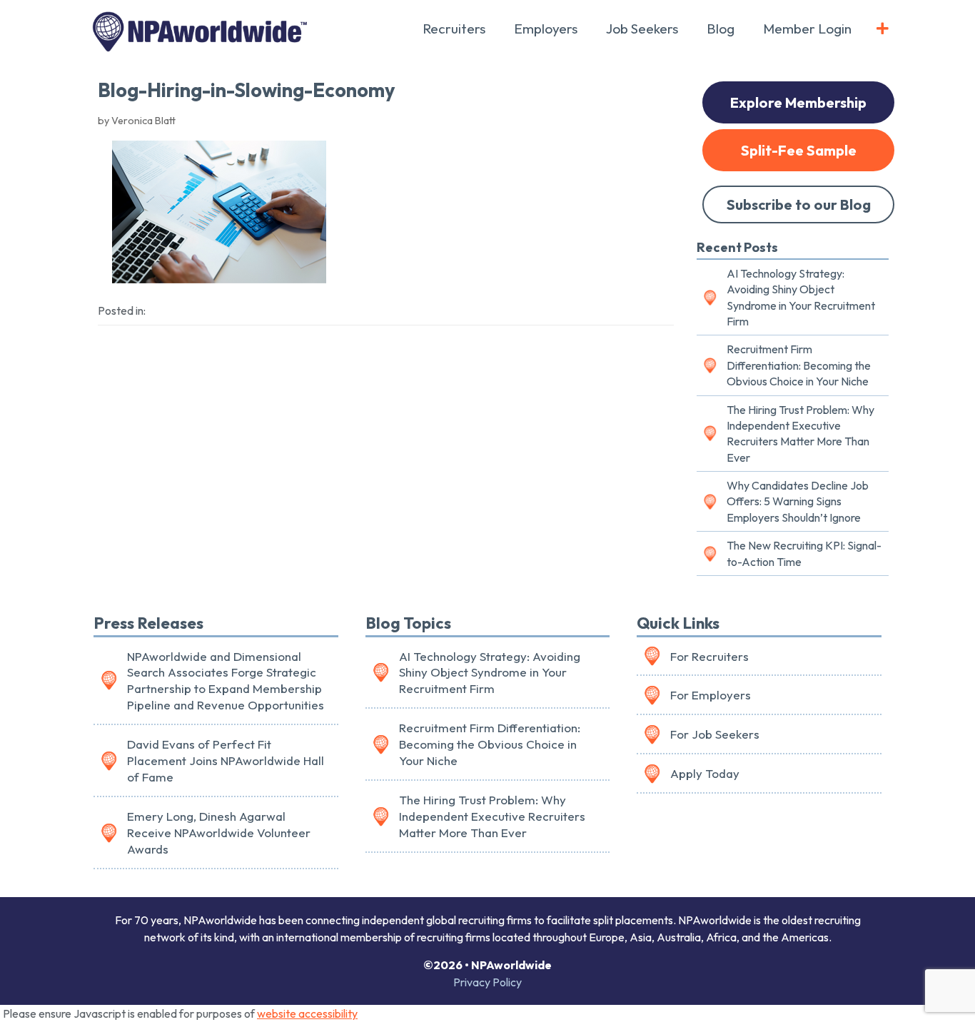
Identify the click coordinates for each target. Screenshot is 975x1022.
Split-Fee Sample (799, 150)
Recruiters (454, 28)
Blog (720, 28)
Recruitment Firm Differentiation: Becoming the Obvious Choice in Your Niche (799, 365)
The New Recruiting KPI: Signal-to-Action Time (804, 553)
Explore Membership (798, 102)
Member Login (807, 28)
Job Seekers (642, 28)
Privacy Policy (487, 982)
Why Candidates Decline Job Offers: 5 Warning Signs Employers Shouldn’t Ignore (798, 501)
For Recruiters (709, 656)
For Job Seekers (714, 734)
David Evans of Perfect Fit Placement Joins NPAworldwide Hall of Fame (225, 760)
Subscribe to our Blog (799, 204)
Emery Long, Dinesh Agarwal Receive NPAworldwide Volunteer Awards (218, 832)
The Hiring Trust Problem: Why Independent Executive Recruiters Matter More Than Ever (800, 434)
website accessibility (307, 1013)
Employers (545, 28)
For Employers (710, 694)
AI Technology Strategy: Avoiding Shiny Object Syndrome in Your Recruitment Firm (801, 297)
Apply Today (704, 773)
